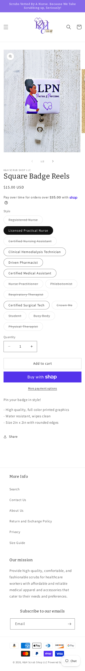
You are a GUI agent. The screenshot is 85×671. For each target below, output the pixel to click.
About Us (16, 510)
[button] (6, 27)
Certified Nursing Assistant (32, 242)
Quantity (9, 337)
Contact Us (17, 500)
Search (14, 489)
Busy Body (44, 316)
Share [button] (13, 436)
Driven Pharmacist (23, 262)
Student (17, 316)
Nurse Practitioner (25, 284)
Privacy (14, 532)
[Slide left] (32, 161)
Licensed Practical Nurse (28, 230)
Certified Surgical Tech (26, 305)
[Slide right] (53, 161)
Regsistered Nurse (25, 220)
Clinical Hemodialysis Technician (34, 252)
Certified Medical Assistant (29, 273)
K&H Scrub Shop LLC (35, 662)
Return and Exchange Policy (30, 521)
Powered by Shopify (60, 662)
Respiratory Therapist (28, 295)
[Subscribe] (69, 624)
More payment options (42, 388)
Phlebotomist (63, 284)
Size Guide (17, 543)
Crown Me (67, 306)
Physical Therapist (25, 327)
